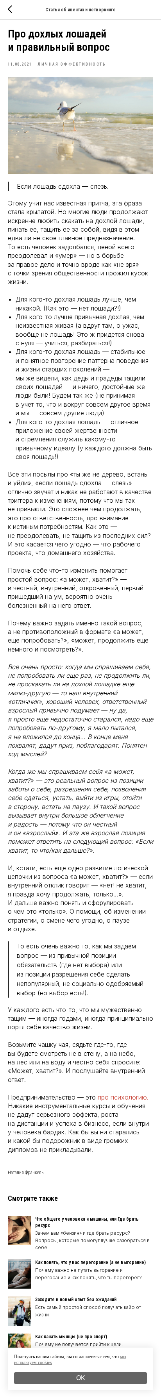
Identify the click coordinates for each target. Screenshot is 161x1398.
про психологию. (123, 1097)
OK (80, 1378)
